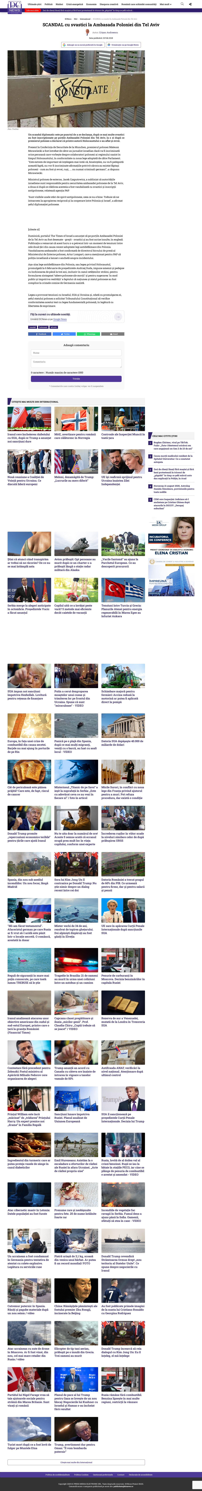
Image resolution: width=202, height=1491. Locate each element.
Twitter (66, 334)
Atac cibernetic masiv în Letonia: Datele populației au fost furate (29, 1211)
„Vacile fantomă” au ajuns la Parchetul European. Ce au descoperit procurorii (119, 562)
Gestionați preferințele (103, 1474)
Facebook (42, 334)
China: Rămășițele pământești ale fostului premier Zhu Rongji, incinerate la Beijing (75, 1309)
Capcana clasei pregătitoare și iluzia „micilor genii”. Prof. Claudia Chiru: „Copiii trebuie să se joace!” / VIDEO (74, 1023)
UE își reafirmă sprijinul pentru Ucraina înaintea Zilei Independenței (121, 480)
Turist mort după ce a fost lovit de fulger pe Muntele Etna (29, 1446)
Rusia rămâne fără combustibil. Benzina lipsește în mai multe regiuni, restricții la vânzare (121, 1398)
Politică (48, 4)
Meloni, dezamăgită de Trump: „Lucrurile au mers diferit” (74, 478)
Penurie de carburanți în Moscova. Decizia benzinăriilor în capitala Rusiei (123, 979)
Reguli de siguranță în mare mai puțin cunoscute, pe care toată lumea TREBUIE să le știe (28, 979)
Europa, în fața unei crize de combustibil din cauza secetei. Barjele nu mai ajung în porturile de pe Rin (29, 746)
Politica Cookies (81, 1474)
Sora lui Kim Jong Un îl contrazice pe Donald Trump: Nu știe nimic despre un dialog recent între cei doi (75, 885)
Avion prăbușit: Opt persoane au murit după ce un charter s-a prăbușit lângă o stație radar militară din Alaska (75, 564)
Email (115, 334)
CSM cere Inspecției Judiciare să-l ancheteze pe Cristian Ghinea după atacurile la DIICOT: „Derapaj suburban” (172, 504)
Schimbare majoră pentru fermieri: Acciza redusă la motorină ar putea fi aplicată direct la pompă (119, 696)
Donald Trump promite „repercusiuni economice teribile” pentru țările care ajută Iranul (29, 837)
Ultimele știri (34, 4)
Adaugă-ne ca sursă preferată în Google (84, 45)
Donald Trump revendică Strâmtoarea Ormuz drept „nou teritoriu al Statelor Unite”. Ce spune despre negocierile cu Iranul (121, 1263)
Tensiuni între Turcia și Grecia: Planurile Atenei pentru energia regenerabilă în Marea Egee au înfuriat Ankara (121, 611)
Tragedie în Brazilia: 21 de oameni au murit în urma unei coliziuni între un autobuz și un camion (76, 979)
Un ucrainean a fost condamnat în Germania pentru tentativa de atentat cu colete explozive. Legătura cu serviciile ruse (28, 1261)
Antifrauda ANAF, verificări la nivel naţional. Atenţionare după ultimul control (122, 1071)
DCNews (15, 7)
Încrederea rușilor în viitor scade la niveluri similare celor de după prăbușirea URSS (122, 837)
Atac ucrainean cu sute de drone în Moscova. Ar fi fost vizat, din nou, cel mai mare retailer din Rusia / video (28, 1354)
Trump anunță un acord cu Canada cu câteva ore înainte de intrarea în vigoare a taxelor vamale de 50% (75, 1073)
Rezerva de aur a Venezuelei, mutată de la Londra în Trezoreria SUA (123, 1021)
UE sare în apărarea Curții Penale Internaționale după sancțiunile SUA (122, 929)
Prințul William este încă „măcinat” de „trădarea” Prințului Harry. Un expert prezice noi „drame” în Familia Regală (29, 1119)
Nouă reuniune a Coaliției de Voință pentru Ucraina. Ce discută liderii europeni (26, 480)
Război (59, 4)
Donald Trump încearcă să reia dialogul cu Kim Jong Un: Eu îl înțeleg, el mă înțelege (121, 1352)
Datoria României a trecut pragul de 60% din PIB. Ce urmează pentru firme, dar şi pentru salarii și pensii (123, 885)
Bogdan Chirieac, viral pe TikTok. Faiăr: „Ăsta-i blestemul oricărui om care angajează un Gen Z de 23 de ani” (173, 445)
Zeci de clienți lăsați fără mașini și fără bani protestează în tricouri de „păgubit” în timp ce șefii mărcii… (88, 10)
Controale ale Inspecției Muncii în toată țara (123, 436)
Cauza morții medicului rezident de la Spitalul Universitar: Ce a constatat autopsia (173, 458)
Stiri (75, 19)
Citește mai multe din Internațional (76, 1462)
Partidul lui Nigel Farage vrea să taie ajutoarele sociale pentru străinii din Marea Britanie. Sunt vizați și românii (28, 1400)
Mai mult (166, 4)
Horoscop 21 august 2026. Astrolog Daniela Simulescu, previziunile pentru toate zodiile (174, 488)
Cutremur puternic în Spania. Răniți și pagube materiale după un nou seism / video (28, 1309)
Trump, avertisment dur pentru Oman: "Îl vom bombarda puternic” (74, 1448)
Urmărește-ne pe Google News (125, 45)
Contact (120, 1474)
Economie (91, 4)
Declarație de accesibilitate (140, 1474)
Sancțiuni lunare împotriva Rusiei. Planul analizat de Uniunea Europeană (71, 1117)
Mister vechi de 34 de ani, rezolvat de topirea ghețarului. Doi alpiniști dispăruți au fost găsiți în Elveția (73, 931)
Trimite (76, 378)
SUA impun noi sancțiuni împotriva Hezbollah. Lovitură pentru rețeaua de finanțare (27, 694)
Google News (60, 319)
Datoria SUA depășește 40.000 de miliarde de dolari (122, 742)
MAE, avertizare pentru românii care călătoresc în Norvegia (75, 436)
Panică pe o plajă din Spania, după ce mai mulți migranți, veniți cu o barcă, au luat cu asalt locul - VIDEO (75, 746)
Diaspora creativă (109, 4)
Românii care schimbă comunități (139, 4)
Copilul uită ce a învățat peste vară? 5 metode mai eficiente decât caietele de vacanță (73, 609)
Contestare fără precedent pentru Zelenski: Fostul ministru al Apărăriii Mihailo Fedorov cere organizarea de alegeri (29, 1073)
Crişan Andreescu (108, 32)
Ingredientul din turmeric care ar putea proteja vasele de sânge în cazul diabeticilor (29, 1163)
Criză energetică (74, 4)
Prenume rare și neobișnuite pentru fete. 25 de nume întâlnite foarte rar (75, 1213)
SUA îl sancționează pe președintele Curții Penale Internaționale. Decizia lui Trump (122, 1117)
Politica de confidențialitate (57, 1474)
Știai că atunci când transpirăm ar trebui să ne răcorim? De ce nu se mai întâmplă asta (29, 562)
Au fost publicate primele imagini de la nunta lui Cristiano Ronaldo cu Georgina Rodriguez (122, 1309)
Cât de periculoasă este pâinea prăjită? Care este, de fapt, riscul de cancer (28, 790)
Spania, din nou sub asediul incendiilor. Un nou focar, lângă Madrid (28, 883)
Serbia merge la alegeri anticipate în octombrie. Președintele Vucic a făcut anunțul (29, 609)
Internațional (85, 19)
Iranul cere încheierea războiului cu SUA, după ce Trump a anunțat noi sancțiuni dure (29, 437)
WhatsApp (90, 334)
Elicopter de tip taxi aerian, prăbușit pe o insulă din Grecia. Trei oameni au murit (74, 1352)
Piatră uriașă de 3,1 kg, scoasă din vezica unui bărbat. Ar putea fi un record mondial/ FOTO (75, 1259)
